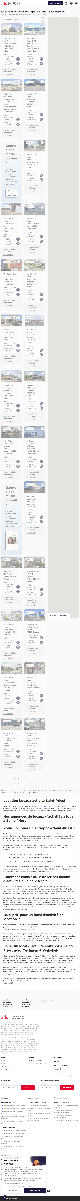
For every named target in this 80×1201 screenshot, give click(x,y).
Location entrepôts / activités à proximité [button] (26, 1003)
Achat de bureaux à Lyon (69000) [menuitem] (15, 1133)
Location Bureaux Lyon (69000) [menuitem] (14, 1108)
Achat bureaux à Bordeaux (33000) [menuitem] (11, 1142)
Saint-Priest (15, 792)
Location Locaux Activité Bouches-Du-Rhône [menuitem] (63, 1116)
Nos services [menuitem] (58, 1069)
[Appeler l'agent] (18, 59)
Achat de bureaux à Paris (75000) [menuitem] (15, 1130)
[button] (4, 1197)
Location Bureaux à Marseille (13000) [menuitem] (11, 1112)
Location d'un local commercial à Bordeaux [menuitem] (39, 1109)
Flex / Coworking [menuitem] (7, 1067)
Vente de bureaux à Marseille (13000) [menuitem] (12, 1137)
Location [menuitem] (4, 1061)
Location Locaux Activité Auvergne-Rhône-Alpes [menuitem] (63, 1111)
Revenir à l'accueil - (4, 791)
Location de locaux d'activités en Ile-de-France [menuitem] (66, 1106)
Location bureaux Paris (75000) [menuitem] (14, 1105)
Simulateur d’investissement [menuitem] (37, 1064)
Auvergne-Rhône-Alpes (57, 790)
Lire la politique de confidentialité (13, 1183)
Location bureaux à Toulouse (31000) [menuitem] (12, 1122)
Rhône (70, 790)
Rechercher (67, 1087)
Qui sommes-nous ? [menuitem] (61, 1065)
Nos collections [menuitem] (6, 1070)
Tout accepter (35, 1190)
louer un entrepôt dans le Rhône (55, 806)
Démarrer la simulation (12, 193)
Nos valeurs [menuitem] (58, 1073)
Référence (44, 1084)
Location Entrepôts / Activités (38, 790)
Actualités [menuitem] (58, 1057)
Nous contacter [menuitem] (55, 3)
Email (3, 1084)
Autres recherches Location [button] (47, 1001)
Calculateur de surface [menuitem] (35, 1061)
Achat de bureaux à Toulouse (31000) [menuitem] (12, 1147)
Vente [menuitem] (3, 1064)
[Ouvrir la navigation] (76, 3)
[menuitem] (67, 3)
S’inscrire (28, 1087)
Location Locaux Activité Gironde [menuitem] (67, 1120)
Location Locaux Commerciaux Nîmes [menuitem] (39, 1114)
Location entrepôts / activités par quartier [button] (7, 1003)
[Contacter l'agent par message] (18, 63)
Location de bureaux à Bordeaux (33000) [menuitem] (13, 1117)
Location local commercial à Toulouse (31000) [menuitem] (38, 1119)
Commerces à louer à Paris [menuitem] (38, 1105)
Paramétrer (13, 1190)
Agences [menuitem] (57, 1061)
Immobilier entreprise (19, 790)
